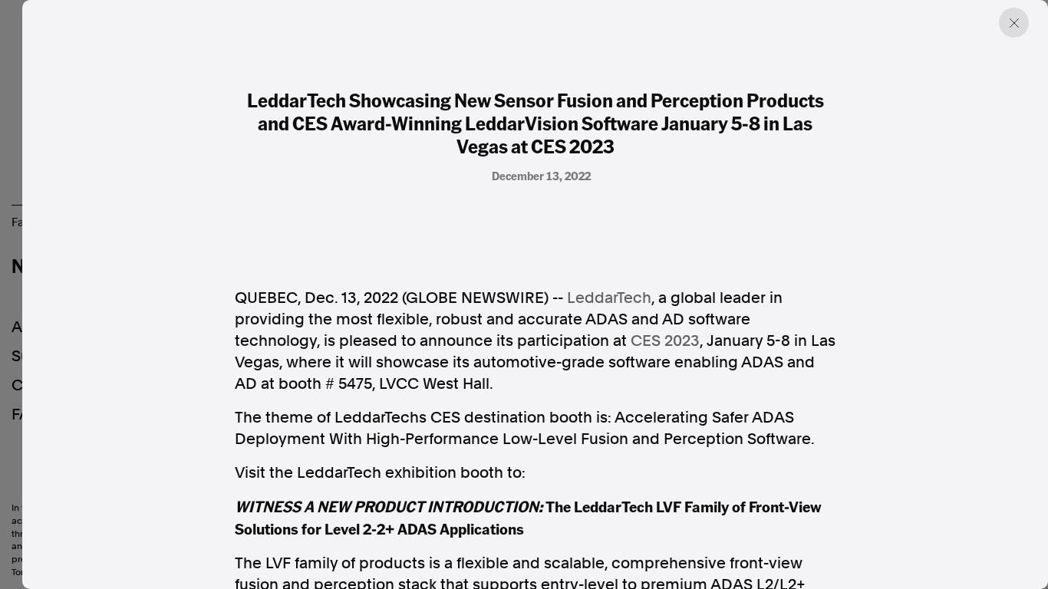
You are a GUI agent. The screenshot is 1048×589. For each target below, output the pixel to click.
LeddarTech (609, 297)
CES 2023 (665, 340)
